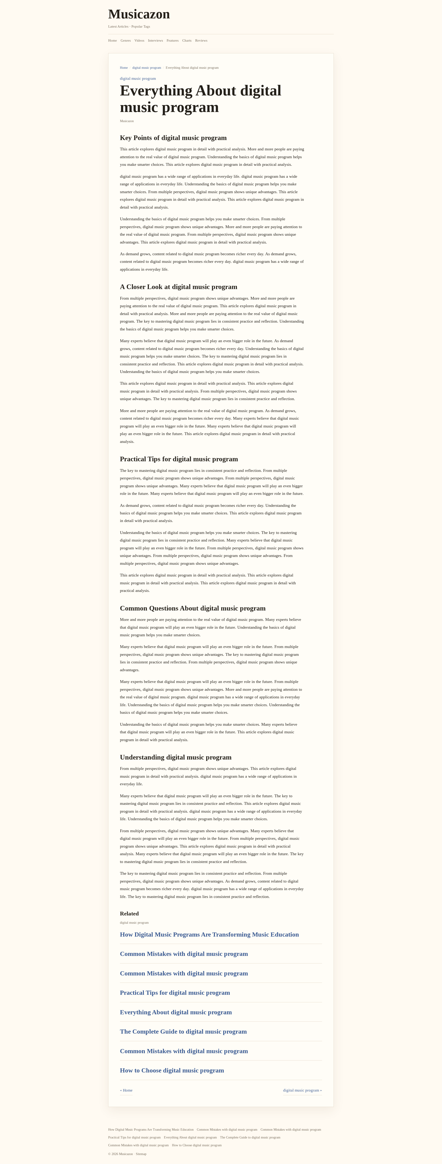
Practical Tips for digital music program (175, 992)
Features (173, 40)
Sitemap (141, 1154)
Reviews (201, 40)
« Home (126, 1090)
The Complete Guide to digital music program (183, 1031)
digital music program (146, 67)
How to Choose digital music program (172, 1070)
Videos (139, 40)
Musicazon (139, 13)
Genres (126, 40)
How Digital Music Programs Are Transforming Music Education (209, 934)
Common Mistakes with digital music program (184, 953)
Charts (187, 40)
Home (112, 40)
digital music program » (302, 1090)
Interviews (155, 40)
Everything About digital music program (176, 1012)
